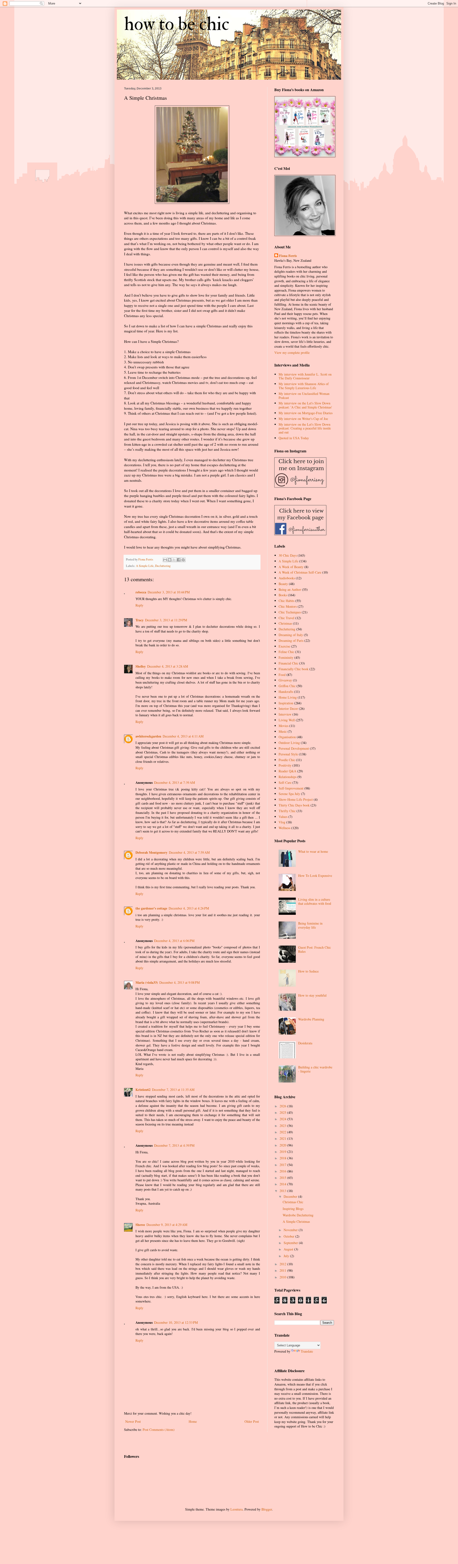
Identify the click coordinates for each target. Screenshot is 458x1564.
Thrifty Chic (287, 811)
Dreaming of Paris (291, 640)
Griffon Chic (287, 686)
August (289, 1249)
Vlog (282, 822)
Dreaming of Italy (291, 635)
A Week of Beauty (291, 567)
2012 (283, 1264)
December (291, 1196)
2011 (283, 1270)
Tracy (139, 619)
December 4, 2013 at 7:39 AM (174, 782)
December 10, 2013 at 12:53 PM (176, 1322)
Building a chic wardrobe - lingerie (315, 1069)
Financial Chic (288, 663)
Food (282, 674)
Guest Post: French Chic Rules (314, 949)
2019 (283, 1151)
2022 (283, 1132)
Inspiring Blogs (293, 1208)
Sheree (140, 1224)
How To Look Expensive (315, 875)
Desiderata (305, 1043)
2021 (283, 1138)
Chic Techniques (290, 612)
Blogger (266, 1509)
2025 (283, 1112)
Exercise (284, 646)
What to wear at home (313, 851)
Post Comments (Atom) (159, 1429)
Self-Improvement (291, 788)
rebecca (140, 592)
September (291, 1242)
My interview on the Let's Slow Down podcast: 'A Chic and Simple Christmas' (305, 405)
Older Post (252, 1421)
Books (283, 595)
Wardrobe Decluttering (298, 1215)
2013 (283, 1190)
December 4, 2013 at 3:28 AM (167, 666)
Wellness (284, 828)
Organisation (287, 737)
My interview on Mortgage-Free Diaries (306, 413)
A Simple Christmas (296, 1221)
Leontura (236, 1509)
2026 (283, 1106)
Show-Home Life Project (296, 799)
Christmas (285, 623)
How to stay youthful (312, 995)
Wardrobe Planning (311, 1019)
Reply (139, 605)
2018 (283, 1158)
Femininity (286, 657)
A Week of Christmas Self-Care (300, 572)
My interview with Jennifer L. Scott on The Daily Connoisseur (305, 376)
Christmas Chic (293, 1202)
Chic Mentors (288, 606)
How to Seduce (308, 971)
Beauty (283, 583)
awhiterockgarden (148, 736)
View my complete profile (292, 352)
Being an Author (290, 589)
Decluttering (163, 566)
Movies (283, 725)
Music (283, 731)
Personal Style (288, 754)
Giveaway (285, 680)
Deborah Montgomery (151, 852)
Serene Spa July (289, 793)
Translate (307, 1351)
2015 (283, 1177)
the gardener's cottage (151, 908)
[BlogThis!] (169, 559)
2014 (283, 1184)
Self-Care (285, 782)
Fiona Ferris (288, 255)
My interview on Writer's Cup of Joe (303, 418)
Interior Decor (288, 708)
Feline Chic (286, 651)
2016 (283, 1171)
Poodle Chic (287, 760)
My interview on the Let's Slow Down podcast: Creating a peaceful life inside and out (305, 428)
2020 (283, 1145)
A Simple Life (145, 566)
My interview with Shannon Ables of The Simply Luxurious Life (304, 386)
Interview (285, 714)
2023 (283, 1125)
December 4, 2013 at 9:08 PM (179, 982)
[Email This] (165, 559)
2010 (283, 1277)
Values (283, 816)
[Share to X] (174, 559)
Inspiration (286, 703)
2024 (283, 1119)
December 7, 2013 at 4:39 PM (174, 1145)
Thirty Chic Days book (294, 805)
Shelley (140, 666)
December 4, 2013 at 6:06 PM (174, 940)
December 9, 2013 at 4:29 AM (166, 1224)
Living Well (287, 720)
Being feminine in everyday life (310, 925)
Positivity (285, 765)
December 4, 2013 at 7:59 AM (189, 852)
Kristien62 (143, 1089)
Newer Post (133, 1421)
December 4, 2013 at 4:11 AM (183, 736)
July (287, 1256)
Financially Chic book (293, 669)
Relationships (288, 776)
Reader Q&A (287, 771)
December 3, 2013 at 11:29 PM (166, 620)
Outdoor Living (289, 742)
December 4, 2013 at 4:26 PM (189, 908)
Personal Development (294, 748)
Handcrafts (286, 691)
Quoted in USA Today (294, 438)
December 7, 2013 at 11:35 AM (173, 1089)
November (291, 1230)
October (289, 1236)
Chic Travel (286, 618)
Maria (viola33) (146, 982)
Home (193, 1421)
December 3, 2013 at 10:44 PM (169, 592)
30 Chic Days (288, 555)
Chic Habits (286, 600)
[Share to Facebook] (178, 559)
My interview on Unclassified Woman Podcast (304, 395)
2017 (283, 1164)
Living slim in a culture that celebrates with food (314, 901)
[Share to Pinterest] (183, 559)
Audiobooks (287, 578)
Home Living (288, 697)
